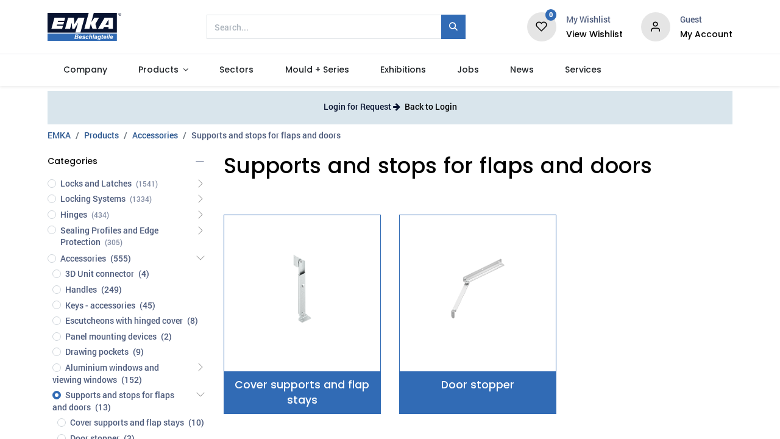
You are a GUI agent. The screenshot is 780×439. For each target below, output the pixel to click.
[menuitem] (85, 70)
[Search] (453, 27)
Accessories (155, 135)
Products (101, 135)
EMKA (59, 135)
